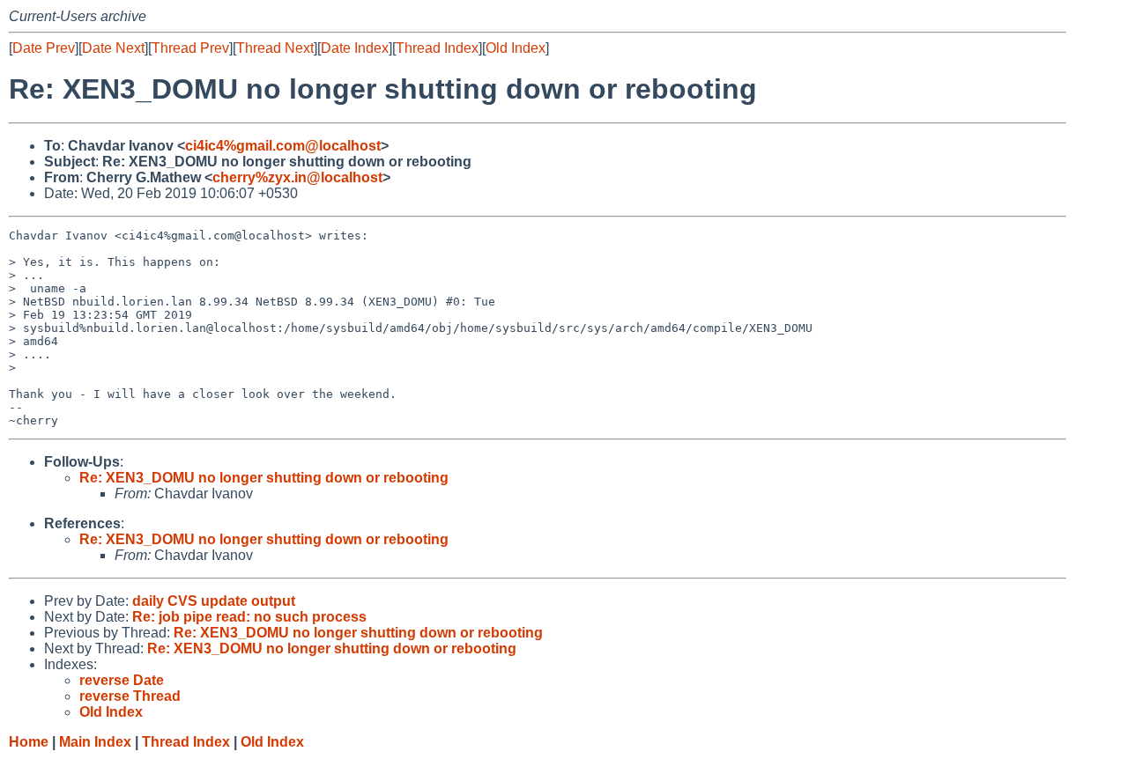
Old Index (515, 48)
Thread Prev (190, 48)
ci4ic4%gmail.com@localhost (283, 145)
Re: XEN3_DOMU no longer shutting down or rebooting (264, 477)
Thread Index (437, 48)
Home (28, 741)
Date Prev (43, 48)
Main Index (95, 741)
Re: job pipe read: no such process (249, 616)
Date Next (113, 48)
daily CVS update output (213, 600)
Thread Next (275, 48)
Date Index (355, 48)
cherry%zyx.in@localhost (297, 177)
